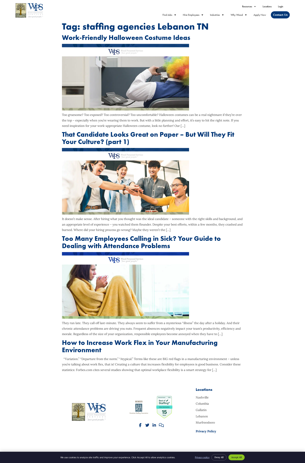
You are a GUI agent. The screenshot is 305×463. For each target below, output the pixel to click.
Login (282, 7)
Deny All (219, 457)
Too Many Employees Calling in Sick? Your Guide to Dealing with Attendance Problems (141, 242)
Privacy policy (202, 457)
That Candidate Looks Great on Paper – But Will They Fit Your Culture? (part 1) (148, 138)
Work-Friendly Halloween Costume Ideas (126, 37)
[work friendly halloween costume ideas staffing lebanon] (125, 109)
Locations (269, 7)
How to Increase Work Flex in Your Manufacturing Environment (140, 346)
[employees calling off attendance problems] (125, 317)
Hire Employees (195, 15)
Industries (218, 15)
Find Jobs (171, 15)
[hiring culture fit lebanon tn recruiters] (125, 213)
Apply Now (261, 15)
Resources (250, 7)
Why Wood (240, 15)
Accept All (236, 457)
